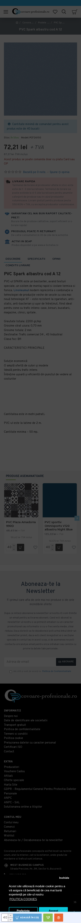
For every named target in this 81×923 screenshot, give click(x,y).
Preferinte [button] (23, 910)
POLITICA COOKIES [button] (23, 899)
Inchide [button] (64, 877)
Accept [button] (53, 910)
